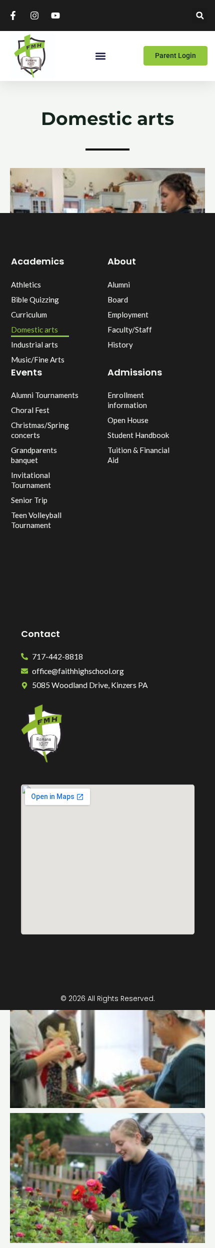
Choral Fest (30, 410)
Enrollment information (127, 400)
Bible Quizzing (35, 299)
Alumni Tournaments (44, 395)
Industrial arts (34, 344)
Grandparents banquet (34, 455)
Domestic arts (34, 329)
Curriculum (29, 314)
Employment (128, 314)
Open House (128, 420)
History (120, 344)
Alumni (119, 284)
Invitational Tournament (31, 480)
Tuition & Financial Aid (139, 455)
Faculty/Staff (130, 329)
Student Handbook (138, 435)
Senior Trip (29, 500)
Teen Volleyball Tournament (36, 520)
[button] (200, 16)
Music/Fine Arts (37, 359)
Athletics (26, 284)
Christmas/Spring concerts (40, 430)
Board (118, 299)
